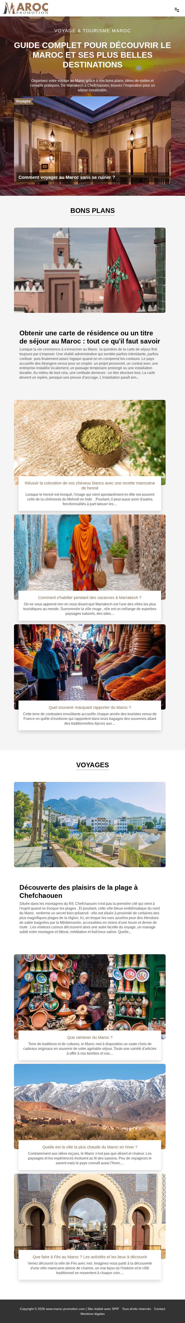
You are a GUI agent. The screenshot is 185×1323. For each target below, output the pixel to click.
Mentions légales (93, 1314)
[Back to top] (172, 1310)
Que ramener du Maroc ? (90, 1037)
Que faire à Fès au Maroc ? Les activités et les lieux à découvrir (90, 1256)
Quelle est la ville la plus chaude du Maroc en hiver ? (89, 1147)
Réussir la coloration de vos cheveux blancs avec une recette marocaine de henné (90, 485)
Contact (159, 1309)
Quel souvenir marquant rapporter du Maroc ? (90, 707)
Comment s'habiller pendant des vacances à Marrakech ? (89, 597)
